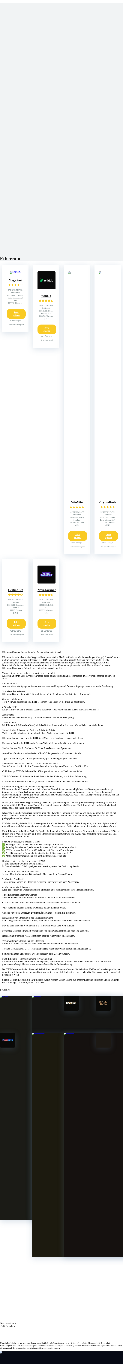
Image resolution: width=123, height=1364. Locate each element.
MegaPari (15, 280)
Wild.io (46, 296)
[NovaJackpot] (47, 582)
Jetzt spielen (16, 314)
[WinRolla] (7, 1046)
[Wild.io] (47, 288)
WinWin (77, 502)
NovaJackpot (47, 590)
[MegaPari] (15, 271)
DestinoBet (15, 590)
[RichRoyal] (103, 1009)
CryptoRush (107, 502)
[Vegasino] (71, 1009)
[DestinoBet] (16, 582)
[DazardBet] (103, 1046)
